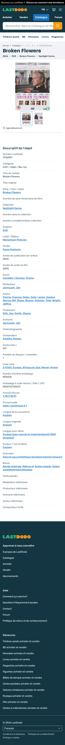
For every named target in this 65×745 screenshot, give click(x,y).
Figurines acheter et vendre (18, 671)
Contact (7, 608)
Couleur (7, 447)
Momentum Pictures (15, 239)
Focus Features (12, 249)
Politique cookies (11, 737)
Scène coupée (43, 466)
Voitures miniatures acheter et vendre (23, 689)
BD (23, 37)
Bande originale (12, 466)
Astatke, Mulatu (12, 338)
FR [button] (43, 9)
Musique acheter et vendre (17, 696)
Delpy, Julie (29, 297)
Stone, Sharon (25, 300)
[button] (54, 10)
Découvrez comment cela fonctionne (45, 2)
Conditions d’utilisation (14, 734)
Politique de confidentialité (41, 734)
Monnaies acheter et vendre (18, 653)
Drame (30, 278)
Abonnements (10, 576)
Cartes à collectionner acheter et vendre (25, 708)
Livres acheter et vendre (16, 659)
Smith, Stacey (23, 313)
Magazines (57, 37)
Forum (58, 17)
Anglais (7, 415)
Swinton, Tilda (43, 300)
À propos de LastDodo (15, 551)
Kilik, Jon (8, 313)
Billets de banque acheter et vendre (22, 677)
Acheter (7, 17)
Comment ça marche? (15, 596)
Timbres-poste (11, 37)
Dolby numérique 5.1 (15, 405)
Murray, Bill (9, 300)
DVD (5, 230)
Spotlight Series (47, 56)
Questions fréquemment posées (20, 602)
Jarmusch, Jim (11, 287)
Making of (28, 466)
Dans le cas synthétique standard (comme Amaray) (32, 456)
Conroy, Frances (12, 297)
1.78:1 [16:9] (9, 396)
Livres (45, 37)
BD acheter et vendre (15, 647)
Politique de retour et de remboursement (25, 620)
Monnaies (33, 37)
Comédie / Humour (14, 278)
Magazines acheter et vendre (19, 665)
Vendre (23, 17)
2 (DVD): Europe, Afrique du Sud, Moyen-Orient (30, 367)
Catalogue (41, 17)
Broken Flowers (27, 56)
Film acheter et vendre (15, 702)
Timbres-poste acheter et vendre (21, 641)
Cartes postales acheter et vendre (21, 683)
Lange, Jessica (46, 297)
